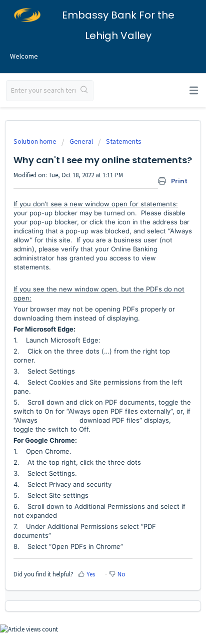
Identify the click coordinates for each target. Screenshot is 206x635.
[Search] (84, 91)
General (81, 141)
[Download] (84, 312)
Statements (124, 141)
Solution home (36, 141)
